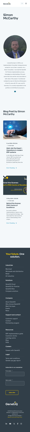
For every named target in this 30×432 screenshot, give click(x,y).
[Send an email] (15, 91)
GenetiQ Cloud (10, 284)
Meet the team (10, 306)
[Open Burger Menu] (26, 3)
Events (8, 308)
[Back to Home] (6, 3)
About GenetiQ (10, 302)
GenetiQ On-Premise (12, 286)
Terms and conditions (13, 358)
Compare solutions (12, 291)
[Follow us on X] (14, 424)
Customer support (12, 318)
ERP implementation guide (14, 333)
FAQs (7, 342)
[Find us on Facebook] (17, 424)
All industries (10, 276)
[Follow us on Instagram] (20, 424)
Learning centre (11, 338)
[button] (3, 429)
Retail (7, 274)
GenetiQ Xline (10, 289)
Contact (8, 321)
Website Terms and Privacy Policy (15, 417)
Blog (7, 340)
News (7, 310)
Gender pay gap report (13, 360)
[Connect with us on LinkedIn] (7, 424)
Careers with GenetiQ (13, 350)
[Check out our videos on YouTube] (10, 424)
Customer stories (11, 336)
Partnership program (12, 323)
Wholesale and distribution (14, 271)
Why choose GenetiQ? (13, 304)
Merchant (9, 269)
